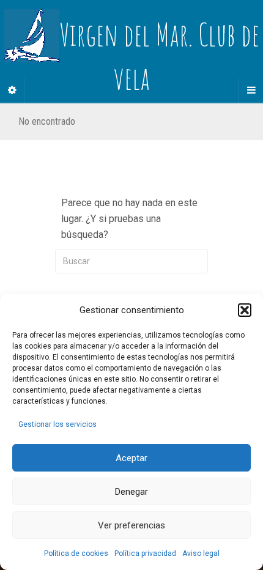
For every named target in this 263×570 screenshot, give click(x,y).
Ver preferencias (131, 525)
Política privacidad (145, 553)
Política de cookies (76, 553)
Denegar (131, 491)
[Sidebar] (12, 90)
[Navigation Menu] (251, 90)
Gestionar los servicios (57, 424)
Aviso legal (201, 553)
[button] (245, 310)
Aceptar (131, 458)
